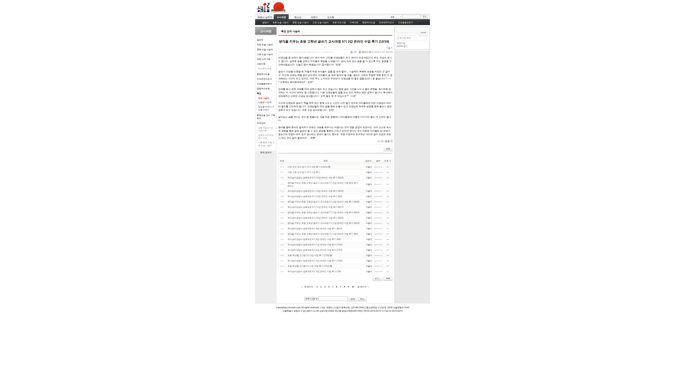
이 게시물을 (383, 141)
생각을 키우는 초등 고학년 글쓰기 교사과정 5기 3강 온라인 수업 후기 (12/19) (334, 41)
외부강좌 (261, 123)
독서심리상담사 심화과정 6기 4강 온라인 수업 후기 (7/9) (314, 271)
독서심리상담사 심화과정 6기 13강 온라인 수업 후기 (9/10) (316, 191)
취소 (362, 299)
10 (353, 287)
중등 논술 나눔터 (301, 22)
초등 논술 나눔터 (281, 22)
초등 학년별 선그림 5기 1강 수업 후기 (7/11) (308, 266)
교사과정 (281, 17)
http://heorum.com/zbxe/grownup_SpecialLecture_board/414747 (306, 52)
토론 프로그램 (339, 22)
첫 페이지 (308, 287)
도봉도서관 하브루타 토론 (266, 136)
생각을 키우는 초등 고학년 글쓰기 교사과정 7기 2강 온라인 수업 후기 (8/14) (323, 223)
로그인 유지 (405, 38)
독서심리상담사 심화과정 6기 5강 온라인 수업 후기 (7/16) (315, 260)
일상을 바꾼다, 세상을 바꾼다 (266, 108)
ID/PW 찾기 (402, 46)
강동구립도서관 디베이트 (265, 129)
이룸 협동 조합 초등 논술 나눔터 (266, 144)
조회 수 (387, 161)
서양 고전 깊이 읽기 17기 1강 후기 (304, 172)
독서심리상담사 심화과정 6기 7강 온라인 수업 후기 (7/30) (315, 244)
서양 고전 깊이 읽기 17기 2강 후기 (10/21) (308, 167)
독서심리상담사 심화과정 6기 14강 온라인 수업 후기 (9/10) (316, 177)
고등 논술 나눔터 (321, 22)
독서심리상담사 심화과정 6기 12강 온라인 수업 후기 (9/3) (315, 196)
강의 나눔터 (263, 98)
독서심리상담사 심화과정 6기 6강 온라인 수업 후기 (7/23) (315, 250)
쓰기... (378, 278)
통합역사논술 (368, 22)
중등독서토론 (263, 88)
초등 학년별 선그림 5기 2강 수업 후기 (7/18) (308, 255)
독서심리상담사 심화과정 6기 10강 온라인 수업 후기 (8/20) (316, 218)
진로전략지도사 (386, 22)
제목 (392, 17)
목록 (388, 149)
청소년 (297, 17)
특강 (259, 93)
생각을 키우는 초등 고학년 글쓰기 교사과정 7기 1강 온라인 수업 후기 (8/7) (323, 234)
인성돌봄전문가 (405, 22)
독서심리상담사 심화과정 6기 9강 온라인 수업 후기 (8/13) (315, 228)
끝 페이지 (362, 287)
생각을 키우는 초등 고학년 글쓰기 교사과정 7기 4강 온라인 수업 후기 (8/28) (323, 202)
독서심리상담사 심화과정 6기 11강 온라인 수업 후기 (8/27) (316, 207)
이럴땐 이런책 (265, 102)
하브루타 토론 (265, 68)
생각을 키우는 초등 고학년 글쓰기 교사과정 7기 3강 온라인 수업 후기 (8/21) (323, 212)
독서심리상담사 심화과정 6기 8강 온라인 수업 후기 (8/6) (314, 239)
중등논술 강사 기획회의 (266, 117)
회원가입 (401, 43)
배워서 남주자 (265, 17)
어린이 (314, 17)
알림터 (265, 22)
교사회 (330, 17)
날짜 (378, 161)
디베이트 (354, 22)
